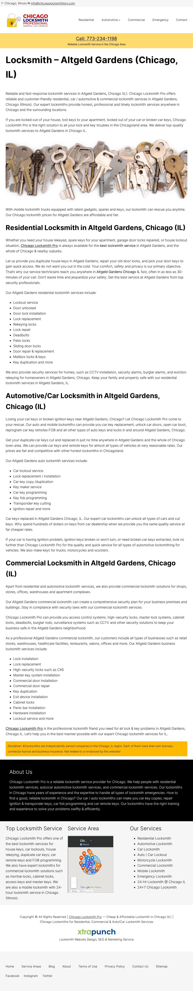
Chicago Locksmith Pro (39, 246)
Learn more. (111, 809)
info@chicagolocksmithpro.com (53, 3)
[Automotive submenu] (119, 20)
